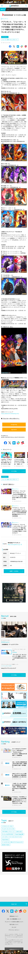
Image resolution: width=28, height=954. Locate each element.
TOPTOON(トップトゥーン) (8, 831)
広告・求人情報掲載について (14, 919)
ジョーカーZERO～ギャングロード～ (10, 39)
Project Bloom (5, 839)
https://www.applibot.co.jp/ (14, 544)
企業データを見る (14, 571)
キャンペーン (5, 18)
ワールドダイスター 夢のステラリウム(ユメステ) (12, 842)
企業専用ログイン (13, 949)
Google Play (14, 424)
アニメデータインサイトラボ (8, 828)
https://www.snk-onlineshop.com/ (10, 413)
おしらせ (14, 927)
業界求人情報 (19, 9)
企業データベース (10, 9)
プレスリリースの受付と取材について (14, 921)
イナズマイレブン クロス (7, 826)
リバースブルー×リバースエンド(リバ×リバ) (11, 836)
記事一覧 (3, 9)
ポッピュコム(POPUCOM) (7, 834)
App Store (14, 429)
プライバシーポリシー (14, 930)
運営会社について (14, 916)
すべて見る (14, 471)
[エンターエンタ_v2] (14, 592)
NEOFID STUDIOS (5, 844)
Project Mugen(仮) (19, 834)
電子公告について (14, 924)
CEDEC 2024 (19, 831)
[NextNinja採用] (14, 862)
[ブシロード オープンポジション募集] (14, 15)
